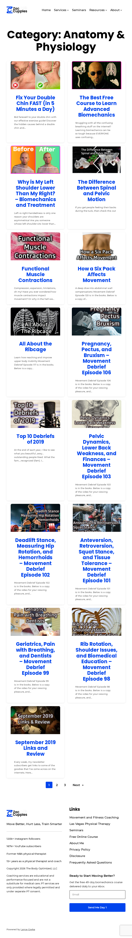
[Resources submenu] (106, 10)
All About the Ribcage (35, 346)
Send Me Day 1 (97, 907)
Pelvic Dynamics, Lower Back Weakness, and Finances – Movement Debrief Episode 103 (96, 456)
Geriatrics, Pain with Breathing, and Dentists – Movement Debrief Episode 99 (35, 658)
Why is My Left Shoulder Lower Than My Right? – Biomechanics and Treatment (35, 193)
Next (78, 785)
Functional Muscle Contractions (35, 274)
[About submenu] (121, 10)
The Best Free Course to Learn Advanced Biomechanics (96, 106)
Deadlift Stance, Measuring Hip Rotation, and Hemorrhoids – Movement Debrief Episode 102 (35, 557)
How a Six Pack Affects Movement (97, 274)
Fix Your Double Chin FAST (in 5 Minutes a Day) (35, 103)
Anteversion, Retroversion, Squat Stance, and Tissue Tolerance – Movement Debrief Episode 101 (96, 560)
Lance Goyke (28, 929)
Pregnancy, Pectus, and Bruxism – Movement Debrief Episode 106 (96, 358)
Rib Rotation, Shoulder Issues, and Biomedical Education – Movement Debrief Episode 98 (96, 661)
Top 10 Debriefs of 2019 (35, 439)
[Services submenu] (68, 10)
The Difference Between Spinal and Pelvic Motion (96, 190)
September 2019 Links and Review (35, 748)
